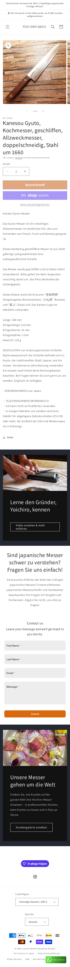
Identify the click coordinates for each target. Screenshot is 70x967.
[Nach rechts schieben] (43, 111)
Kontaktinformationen (44, 959)
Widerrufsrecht (14, 959)
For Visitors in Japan (24, 953)
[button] (7, 27)
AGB (27, 959)
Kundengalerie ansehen (31, 827)
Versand (18, 157)
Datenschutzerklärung (49, 953)
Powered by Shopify (45, 948)
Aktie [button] (10, 437)
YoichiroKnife (28, 948)
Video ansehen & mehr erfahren (30, 526)
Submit (35, 713)
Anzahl (6, 163)
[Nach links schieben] (27, 111)
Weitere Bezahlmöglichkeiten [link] (35, 204)
